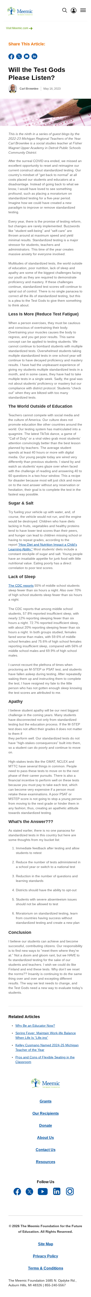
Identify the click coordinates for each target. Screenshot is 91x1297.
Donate (45, 1126)
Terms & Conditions (45, 1268)
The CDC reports (21, 585)
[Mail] (27, 56)
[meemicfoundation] (20, 11)
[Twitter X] (19, 56)
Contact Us (46, 1150)
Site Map (45, 1244)
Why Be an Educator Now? (35, 1025)
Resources (45, 1162)
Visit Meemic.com (17, 28)
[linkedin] (34, 56)
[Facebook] (11, 56)
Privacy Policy (45, 1256)
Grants (46, 1101)
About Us (45, 1138)
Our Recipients (45, 1113)
